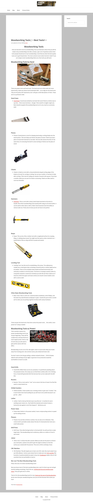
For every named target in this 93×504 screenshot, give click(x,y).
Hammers (16, 201)
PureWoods (43, 455)
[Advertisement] (34, 29)
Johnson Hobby (46, 3)
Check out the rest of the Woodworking (45, 475)
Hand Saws (16, 101)
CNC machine (50, 453)
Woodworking (19, 484)
